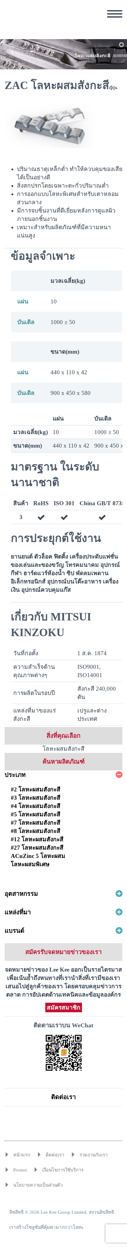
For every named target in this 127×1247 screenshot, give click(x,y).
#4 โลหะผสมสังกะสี (35, 806)
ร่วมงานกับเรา (94, 1154)
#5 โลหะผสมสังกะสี (35, 814)
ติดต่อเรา (63, 1097)
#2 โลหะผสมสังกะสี (35, 789)
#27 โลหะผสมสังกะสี (37, 847)
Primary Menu (114, 14)
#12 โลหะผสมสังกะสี (37, 839)
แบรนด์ (14, 930)
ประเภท (15, 774)
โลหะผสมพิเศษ (30, 864)
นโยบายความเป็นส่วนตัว (38, 1185)
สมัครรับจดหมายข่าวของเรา (63, 951)
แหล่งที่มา (18, 912)
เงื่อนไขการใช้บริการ (63, 1170)
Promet (20, 1170)
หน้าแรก (21, 1154)
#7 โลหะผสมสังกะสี (35, 822)
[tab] (63, 774)
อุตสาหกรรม (21, 893)
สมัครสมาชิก (63, 1007)
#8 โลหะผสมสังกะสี (35, 831)
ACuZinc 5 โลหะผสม (38, 856)
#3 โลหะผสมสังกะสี (35, 797)
